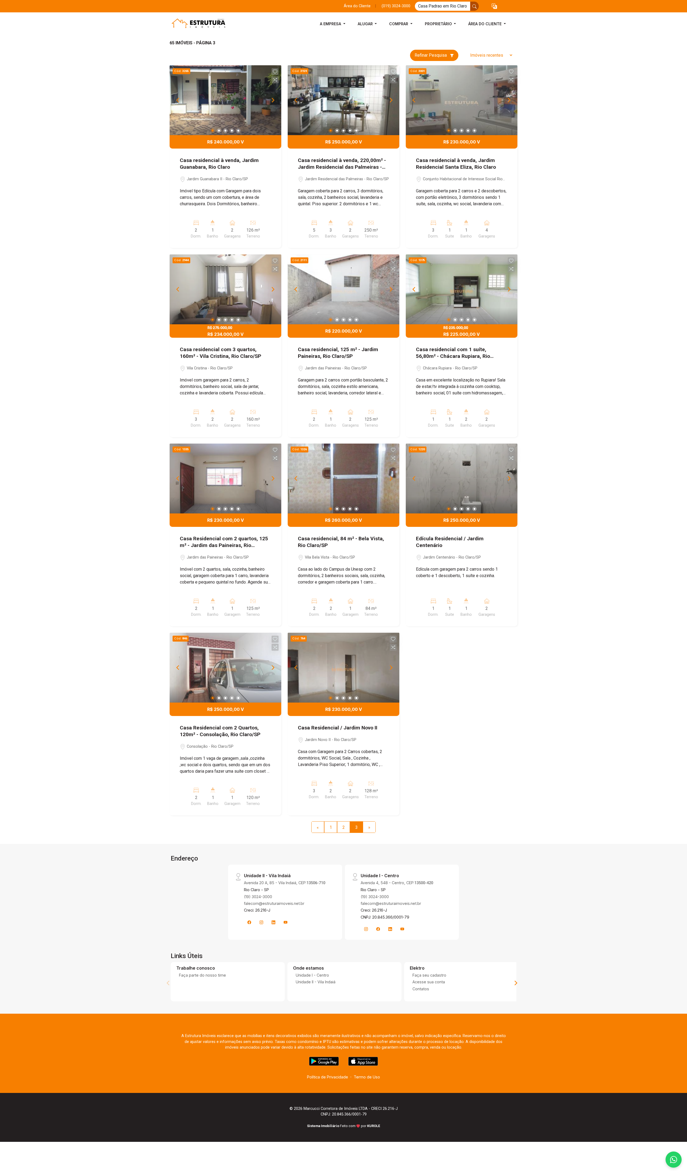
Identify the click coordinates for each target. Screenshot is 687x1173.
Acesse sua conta (428, 982)
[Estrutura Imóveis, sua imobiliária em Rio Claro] (196, 23)
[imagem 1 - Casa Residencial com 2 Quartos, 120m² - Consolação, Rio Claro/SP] (225, 668)
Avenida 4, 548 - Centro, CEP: (397, 882)
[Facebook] (249, 922)
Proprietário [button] (439, 23)
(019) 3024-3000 (396, 6)
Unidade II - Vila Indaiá (315, 982)
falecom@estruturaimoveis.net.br (274, 903)
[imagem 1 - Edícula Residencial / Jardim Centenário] (461, 478)
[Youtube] (285, 922)
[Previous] (178, 100)
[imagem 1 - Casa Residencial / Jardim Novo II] (343, 668)
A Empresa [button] (331, 23)
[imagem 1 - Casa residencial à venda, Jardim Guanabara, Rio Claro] (225, 100)
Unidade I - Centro (312, 975)
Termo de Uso (367, 1077)
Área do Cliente (357, 6)
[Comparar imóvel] (275, 79)
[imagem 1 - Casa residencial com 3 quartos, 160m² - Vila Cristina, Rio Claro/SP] (225, 289)
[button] (494, 6)
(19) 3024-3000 (258, 896)
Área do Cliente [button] (485, 23)
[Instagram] (261, 922)
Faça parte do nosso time (202, 975)
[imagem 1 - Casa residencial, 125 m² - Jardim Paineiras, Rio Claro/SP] (343, 289)
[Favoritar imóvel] (275, 71)
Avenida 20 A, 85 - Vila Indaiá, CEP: (284, 882)
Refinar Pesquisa (431, 55)
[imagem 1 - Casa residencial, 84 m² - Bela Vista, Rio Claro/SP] (343, 478)
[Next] (273, 100)
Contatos (420, 989)
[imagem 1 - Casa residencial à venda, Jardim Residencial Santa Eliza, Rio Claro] (461, 100)
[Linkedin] (273, 922)
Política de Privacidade (327, 1077)
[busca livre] (474, 6)
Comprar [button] (399, 23)
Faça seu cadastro (429, 975)
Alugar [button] (366, 23)
